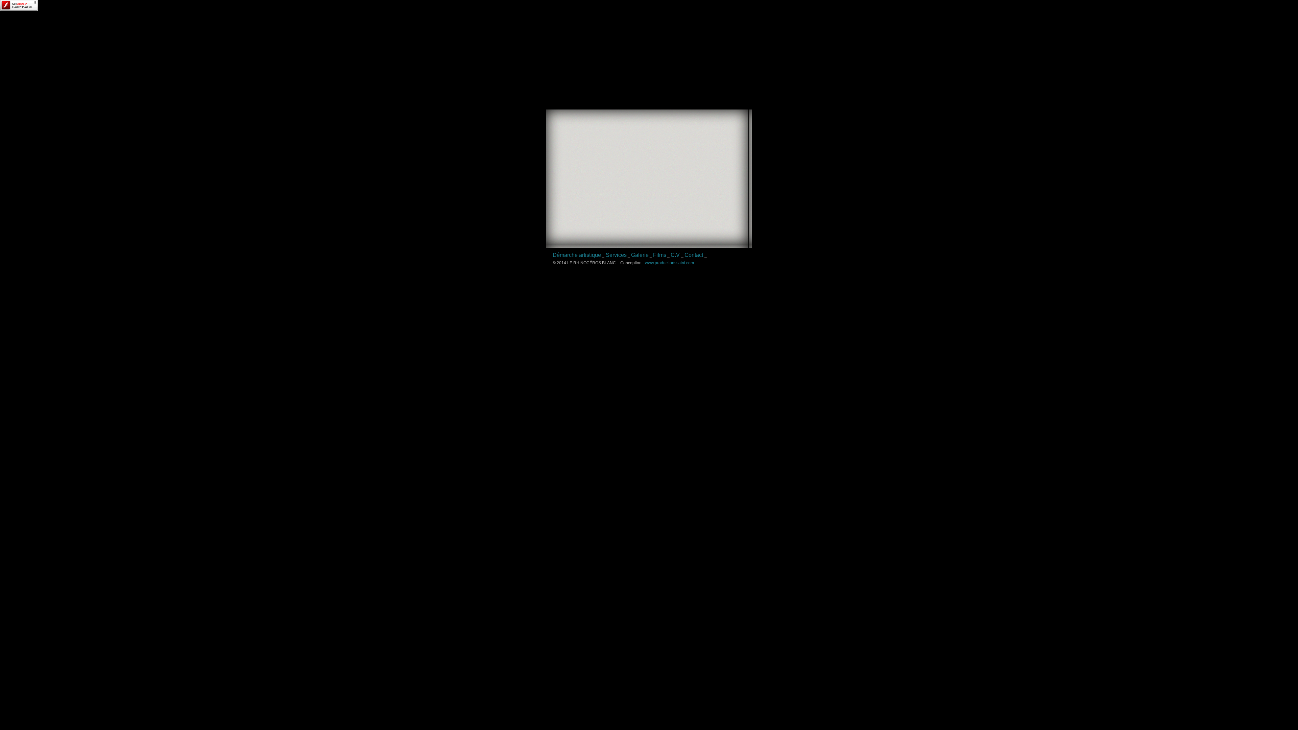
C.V (675, 255)
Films (659, 255)
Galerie (640, 255)
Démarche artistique (577, 255)
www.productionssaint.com (669, 263)
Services (616, 255)
